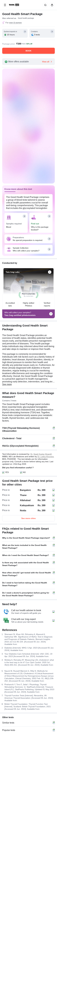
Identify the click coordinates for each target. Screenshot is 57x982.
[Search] (45, 5)
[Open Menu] (5, 5)
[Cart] (51, 5)
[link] (14, 5)
